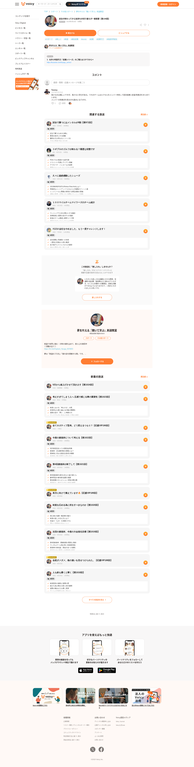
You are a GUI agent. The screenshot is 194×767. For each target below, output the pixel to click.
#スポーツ (49, 39)
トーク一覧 (19, 43)
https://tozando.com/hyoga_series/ (59, 62)
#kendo (84, 39)
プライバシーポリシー (70, 729)
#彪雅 (91, 39)
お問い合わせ (99, 740)
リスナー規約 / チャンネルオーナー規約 (76, 725)
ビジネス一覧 (20, 28)
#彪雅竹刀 (100, 39)
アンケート (98, 732)
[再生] (145, 125)
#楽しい (58, 39)
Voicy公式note (120, 725)
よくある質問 (99, 736)
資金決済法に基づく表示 (71, 740)
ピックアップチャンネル (24, 59)
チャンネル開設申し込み (103, 721)
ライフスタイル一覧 (23, 33)
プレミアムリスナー (22, 64)
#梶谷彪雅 (74, 39)
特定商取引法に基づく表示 (72, 736)
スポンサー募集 (100, 729)
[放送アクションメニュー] (148, 25)
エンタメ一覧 (20, 48)
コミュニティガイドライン (72, 732)
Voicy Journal (120, 721)
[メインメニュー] (17, 4)
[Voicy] (27, 4)
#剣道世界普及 (112, 39)
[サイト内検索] (60, 4)
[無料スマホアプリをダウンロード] (26, 84)
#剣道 (66, 39)
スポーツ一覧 (20, 53)
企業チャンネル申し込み (103, 725)
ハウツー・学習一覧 (23, 38)
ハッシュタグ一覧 (22, 74)
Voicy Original (20, 23)
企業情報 (66, 721)
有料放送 (18, 69)
